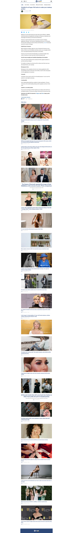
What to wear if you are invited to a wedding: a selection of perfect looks (34, 501)
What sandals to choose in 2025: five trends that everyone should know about (35, 248)
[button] (35, 21)
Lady (30, 10)
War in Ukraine (27, 4)
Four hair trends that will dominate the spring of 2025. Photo (32, 229)
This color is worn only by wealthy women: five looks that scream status (34, 289)
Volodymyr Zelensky (47, 4)
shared (45, 42)
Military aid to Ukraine (39, 4)
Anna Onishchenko (26, 10)
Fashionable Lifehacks (25, 97)
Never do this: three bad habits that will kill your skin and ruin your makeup (34, 439)
